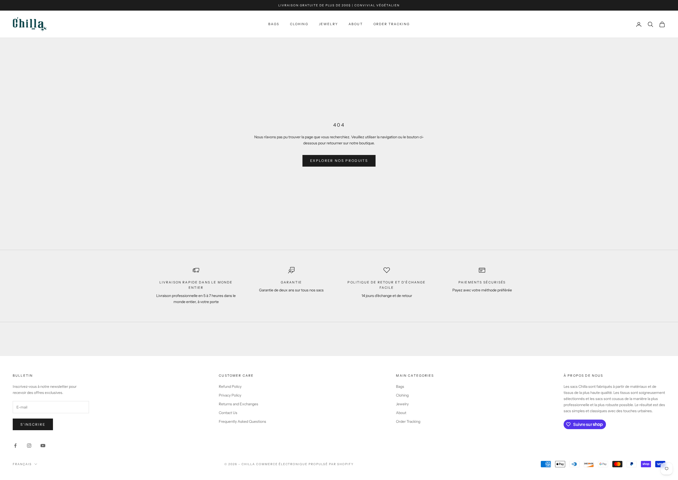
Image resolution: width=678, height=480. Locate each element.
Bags (273, 24)
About (356, 24)
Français (22, 464)
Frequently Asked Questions (242, 421)
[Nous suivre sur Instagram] (29, 445)
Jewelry (328, 24)
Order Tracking (391, 24)
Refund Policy (230, 386)
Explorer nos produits (339, 160)
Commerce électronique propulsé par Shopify (305, 464)
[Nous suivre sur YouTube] (43, 445)
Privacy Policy (230, 395)
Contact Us (228, 412)
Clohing (299, 24)
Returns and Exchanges (238, 404)
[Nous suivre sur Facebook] (15, 445)
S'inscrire (32, 424)
